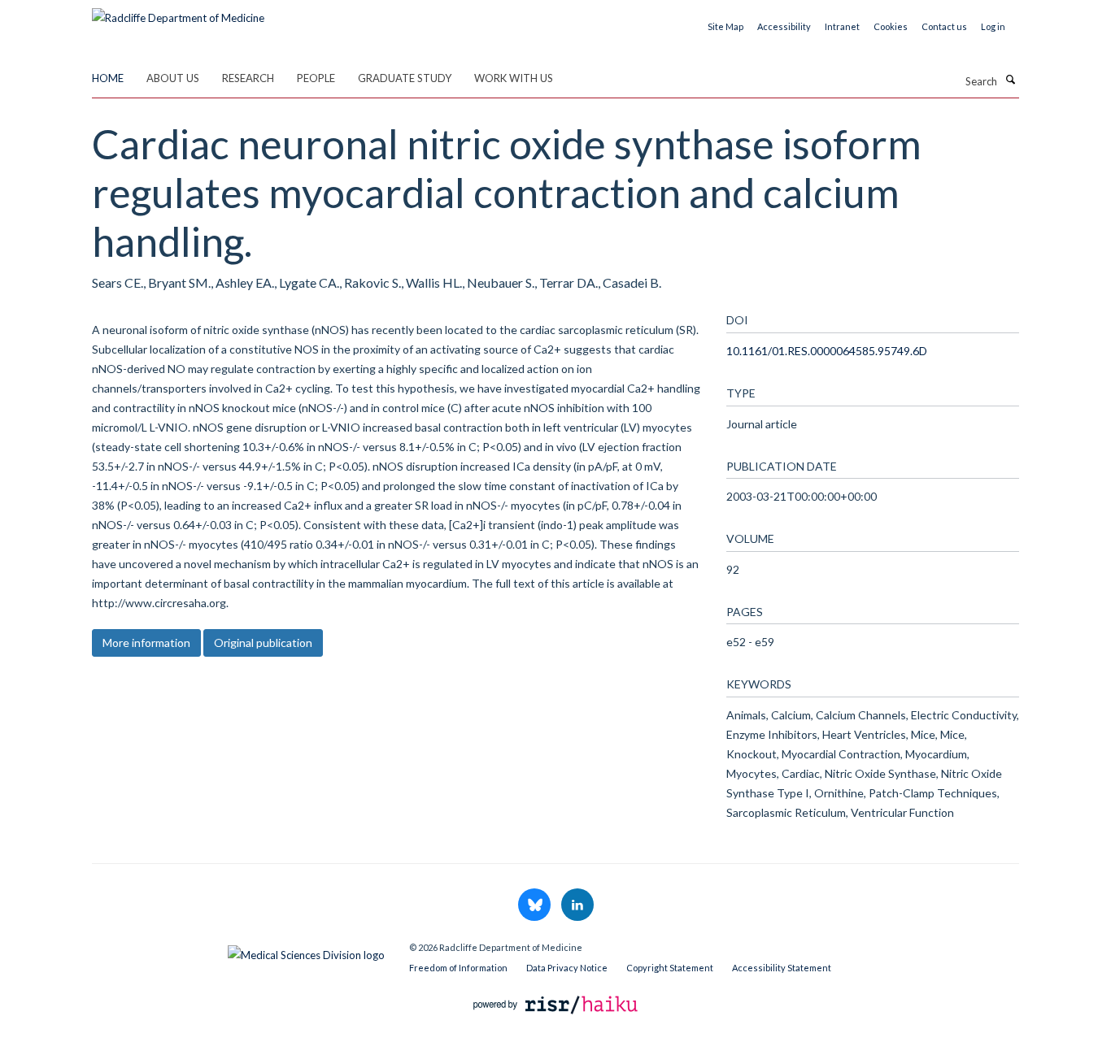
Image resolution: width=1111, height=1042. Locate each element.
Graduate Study (404, 78)
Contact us (944, 26)
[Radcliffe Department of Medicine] (178, 12)
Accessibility (784, 26)
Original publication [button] (263, 642)
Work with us (513, 78)
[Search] (1010, 80)
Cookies (891, 26)
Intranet (842, 26)
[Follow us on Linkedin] (577, 905)
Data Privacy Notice (567, 967)
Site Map (725, 26)
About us (172, 78)
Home (108, 78)
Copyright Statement (669, 967)
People (316, 78)
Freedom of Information (458, 967)
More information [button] (146, 642)
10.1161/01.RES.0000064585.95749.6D (826, 351)
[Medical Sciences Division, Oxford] (238, 951)
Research (248, 78)
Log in (993, 26)
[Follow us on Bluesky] (535, 905)
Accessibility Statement (781, 967)
